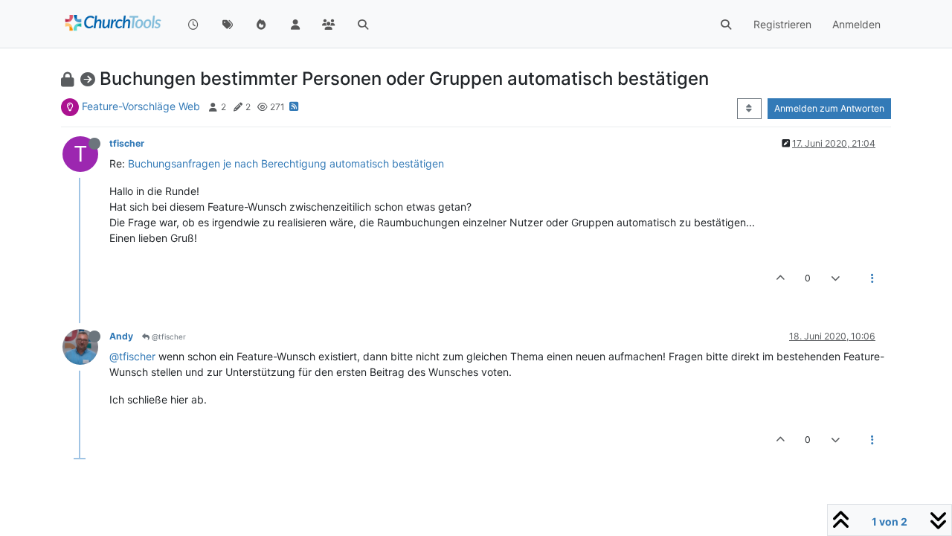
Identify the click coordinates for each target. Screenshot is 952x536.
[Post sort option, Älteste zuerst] (749, 108)
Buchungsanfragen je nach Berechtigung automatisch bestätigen (286, 163)
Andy (121, 336)
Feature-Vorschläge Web (141, 106)
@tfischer (167, 336)
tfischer (126, 143)
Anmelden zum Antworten (829, 108)
